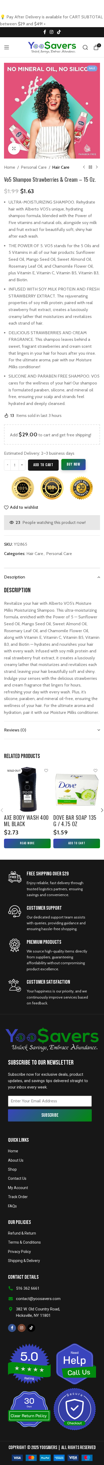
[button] (76, 843)
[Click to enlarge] (14, 149)
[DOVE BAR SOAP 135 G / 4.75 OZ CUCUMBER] (76, 789)
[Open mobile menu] (6, 47)
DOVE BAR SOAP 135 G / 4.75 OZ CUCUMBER (75, 823)
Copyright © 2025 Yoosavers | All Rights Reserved (52, 1447)
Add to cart (43, 464)
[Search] (85, 47)
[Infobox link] (50, 884)
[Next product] (97, 167)
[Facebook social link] (45, 32)
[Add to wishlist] (46, 770)
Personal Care (34, 167)
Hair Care (60, 167)
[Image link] (52, 1457)
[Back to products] (90, 167)
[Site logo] (52, 46)
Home (9, 167)
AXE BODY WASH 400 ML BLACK (26, 820)
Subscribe (49, 1115)
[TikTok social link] (58, 32)
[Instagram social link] (51, 32)
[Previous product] (84, 167)
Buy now (73, 464)
